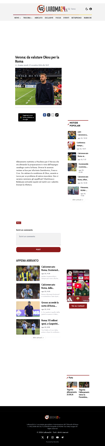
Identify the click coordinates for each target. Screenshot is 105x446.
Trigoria (27, 18)
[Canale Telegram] (62, 437)
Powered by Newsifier (52, 442)
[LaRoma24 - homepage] (52, 9)
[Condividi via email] (52, 115)
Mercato (38, 18)
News (16, 18)
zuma (21, 65)
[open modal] (90, 9)
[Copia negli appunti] (57, 115)
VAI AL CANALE (78, 306)
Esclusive (49, 18)
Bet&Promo (77, 18)
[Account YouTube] (57, 437)
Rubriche (88, 18)
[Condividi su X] (48, 115)
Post (38, 249)
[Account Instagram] (52, 437)
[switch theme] (86, 9)
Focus (58, 18)
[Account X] (42, 437)
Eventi (66, 18)
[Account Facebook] (47, 437)
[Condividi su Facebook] (44, 115)
